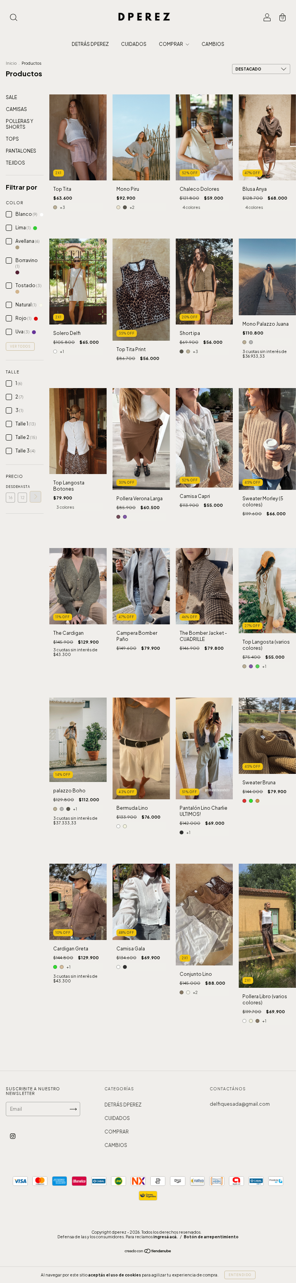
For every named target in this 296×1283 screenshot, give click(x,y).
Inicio (11, 63)
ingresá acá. (165, 1236)
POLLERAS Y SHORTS (19, 124)
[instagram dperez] (13, 1136)
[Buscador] (13, 18)
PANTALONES (21, 151)
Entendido (240, 1275)
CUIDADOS (133, 44)
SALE (11, 97)
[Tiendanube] (148, 1252)
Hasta (22, 487)
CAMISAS (16, 109)
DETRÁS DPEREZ (90, 44)
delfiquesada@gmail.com (240, 1104)
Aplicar (35, 497)
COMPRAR (171, 44)
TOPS (12, 139)
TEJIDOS (15, 163)
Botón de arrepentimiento (211, 1236)
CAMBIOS (213, 44)
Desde (10, 487)
